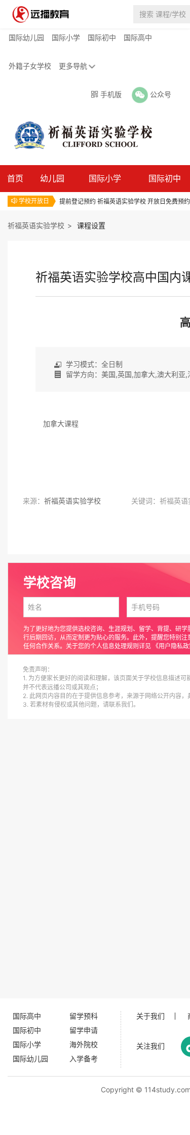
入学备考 (83, 1058)
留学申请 (83, 1030)
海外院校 (83, 1044)
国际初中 (102, 37)
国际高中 (138, 37)
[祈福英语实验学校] (78, 135)
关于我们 (150, 1016)
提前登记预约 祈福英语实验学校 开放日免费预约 (124, 201)
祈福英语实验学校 (36, 225)
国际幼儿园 (26, 37)
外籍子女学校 (30, 65)
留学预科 (83, 1016)
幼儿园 (52, 178)
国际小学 (66, 37)
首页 (15, 178)
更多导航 (73, 65)
